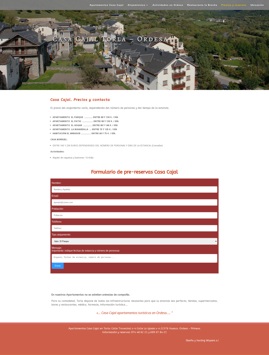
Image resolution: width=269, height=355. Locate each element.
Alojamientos (136, 5)
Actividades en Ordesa (168, 5)
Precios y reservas (233, 5)
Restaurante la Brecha (202, 5)
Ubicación (257, 5)
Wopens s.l (212, 340)
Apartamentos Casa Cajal (107, 5)
